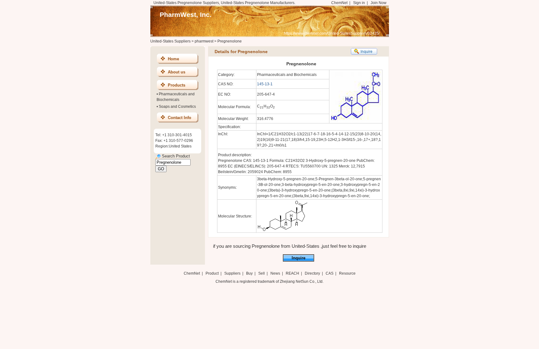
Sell (261, 273)
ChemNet (339, 3)
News (275, 273)
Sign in (359, 3)
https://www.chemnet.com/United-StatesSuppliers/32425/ (332, 33)
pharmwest (204, 41)
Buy (249, 273)
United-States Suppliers (170, 41)
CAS (329, 273)
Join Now (378, 3)
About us (176, 72)
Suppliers (232, 273)
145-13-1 (265, 84)
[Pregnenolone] (282, 230)
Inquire (298, 258)
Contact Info (179, 117)
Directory (312, 273)
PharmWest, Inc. (185, 14)
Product (213, 273)
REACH (292, 273)
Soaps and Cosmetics (177, 106)
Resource (347, 273)
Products (176, 85)
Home (173, 59)
